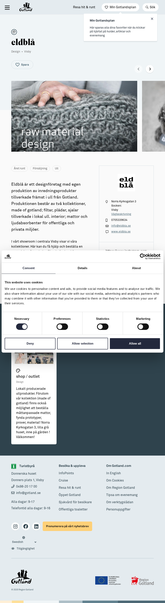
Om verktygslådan (119, 502)
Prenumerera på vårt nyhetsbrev (67, 526)
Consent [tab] (29, 268)
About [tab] (136, 268)
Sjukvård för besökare (75, 502)
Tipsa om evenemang (122, 495)
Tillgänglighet (25, 548)
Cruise (63, 480)
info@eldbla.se (121, 225)
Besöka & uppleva (72, 465)
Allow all (135, 343)
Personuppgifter (118, 509)
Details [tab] (83, 268)
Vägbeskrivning (121, 214)
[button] (138, 69)
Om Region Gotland (120, 487)
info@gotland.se (28, 493)
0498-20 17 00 (26, 486)
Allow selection (82, 343)
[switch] (62, 326)
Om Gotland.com (118, 465)
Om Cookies (115, 480)
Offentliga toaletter (73, 509)
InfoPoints (66, 473)
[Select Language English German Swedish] (24, 540)
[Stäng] (152, 19)
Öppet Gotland (70, 495)
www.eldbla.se (121, 231)
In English (113, 473)
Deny (30, 343)
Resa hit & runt (84, 7)
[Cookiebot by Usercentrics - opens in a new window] (142, 256)
